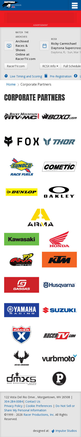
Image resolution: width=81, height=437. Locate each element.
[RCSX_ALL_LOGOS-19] (21, 310)
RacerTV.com (16, 66)
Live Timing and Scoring (26, 76)
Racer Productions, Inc (38, 415)
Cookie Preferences (39, 406)
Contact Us (32, 401)
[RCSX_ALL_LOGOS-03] (59, 116)
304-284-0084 (13, 401)
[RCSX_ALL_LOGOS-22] (21, 285)
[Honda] (59, 239)
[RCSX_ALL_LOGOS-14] (40, 217)
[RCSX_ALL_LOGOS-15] (59, 310)
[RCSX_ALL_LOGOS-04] (21, 141)
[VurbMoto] (59, 358)
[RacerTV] (59, 335)
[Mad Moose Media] (21, 358)
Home (11, 84)
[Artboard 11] (21, 192)
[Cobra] (21, 259)
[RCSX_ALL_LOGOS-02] (21, 116)
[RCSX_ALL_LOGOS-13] (59, 192)
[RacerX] (21, 334)
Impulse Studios (66, 431)
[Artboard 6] (59, 141)
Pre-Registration (61, 76)
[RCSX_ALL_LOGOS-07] (21, 167)
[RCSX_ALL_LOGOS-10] (59, 167)
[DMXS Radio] (21, 378)
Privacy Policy (13, 406)
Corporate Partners (36, 84)
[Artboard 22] (59, 284)
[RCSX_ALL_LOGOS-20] (59, 259)
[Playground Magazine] (59, 378)
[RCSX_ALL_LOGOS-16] (21, 239)
